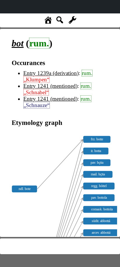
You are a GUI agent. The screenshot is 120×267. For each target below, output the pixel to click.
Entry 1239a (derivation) (51, 73)
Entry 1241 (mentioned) (50, 86)
